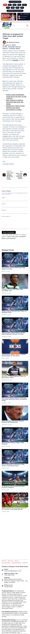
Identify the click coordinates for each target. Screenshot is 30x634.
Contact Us (25, 562)
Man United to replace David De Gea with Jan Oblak (14, 102)
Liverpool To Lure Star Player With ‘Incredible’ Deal (12, 290)
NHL (19, 4)
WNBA (24, 4)
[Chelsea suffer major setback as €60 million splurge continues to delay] (15, 324)
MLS (17, 7)
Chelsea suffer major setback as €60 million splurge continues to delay (13, 333)
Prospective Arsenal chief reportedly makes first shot (13, 268)
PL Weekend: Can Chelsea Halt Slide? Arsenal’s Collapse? (13, 486)
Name (4, 203)
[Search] (13, 25)
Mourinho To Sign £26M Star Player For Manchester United (14, 376)
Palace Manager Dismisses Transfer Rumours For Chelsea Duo (13, 421)
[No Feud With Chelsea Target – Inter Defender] (15, 434)
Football (11, 47)
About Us (16, 560)
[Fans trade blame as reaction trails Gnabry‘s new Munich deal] (15, 456)
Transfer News (14, 48)
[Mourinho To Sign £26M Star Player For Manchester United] (15, 368)
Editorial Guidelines (16, 562)
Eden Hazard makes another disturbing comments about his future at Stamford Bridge (14, 399)
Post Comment (8, 232)
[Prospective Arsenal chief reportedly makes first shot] (15, 259)
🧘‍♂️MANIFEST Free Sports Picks (15, 10)
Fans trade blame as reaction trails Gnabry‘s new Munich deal (13, 465)
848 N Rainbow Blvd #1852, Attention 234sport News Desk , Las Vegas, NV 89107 (15, 580)
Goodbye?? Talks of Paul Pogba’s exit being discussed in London (15, 107)
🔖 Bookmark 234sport (15, 1)
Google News (8, 586)
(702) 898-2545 (9, 575)
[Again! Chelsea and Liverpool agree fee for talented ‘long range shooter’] (15, 500)
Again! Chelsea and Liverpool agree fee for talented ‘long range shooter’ (14, 508)
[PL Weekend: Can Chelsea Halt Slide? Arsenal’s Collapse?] (15, 478)
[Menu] (27, 25)
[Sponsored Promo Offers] (8, 17)
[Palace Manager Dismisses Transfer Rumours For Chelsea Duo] (15, 413)
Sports (5, 48)
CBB (13, 7)
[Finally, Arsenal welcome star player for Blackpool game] (15, 303)
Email (4, 197)
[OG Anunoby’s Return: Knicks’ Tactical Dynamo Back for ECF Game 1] (15, 346)
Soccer (18, 47)
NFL (10, 4)
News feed (10, 560)
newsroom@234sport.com (12, 571)
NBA (5, 4)
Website (4, 210)
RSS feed (4, 560)
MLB (14, 4)
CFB (8, 7)
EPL (22, 7)
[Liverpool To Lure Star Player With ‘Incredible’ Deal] (15, 281)
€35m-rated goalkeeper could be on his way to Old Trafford (16, 96)
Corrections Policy (6, 562)
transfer (15, 60)
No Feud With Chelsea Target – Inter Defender (13, 443)
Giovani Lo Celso (8, 164)
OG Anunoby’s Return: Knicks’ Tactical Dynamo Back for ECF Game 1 (14, 355)
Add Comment (6, 216)
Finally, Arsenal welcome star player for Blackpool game (14, 311)
